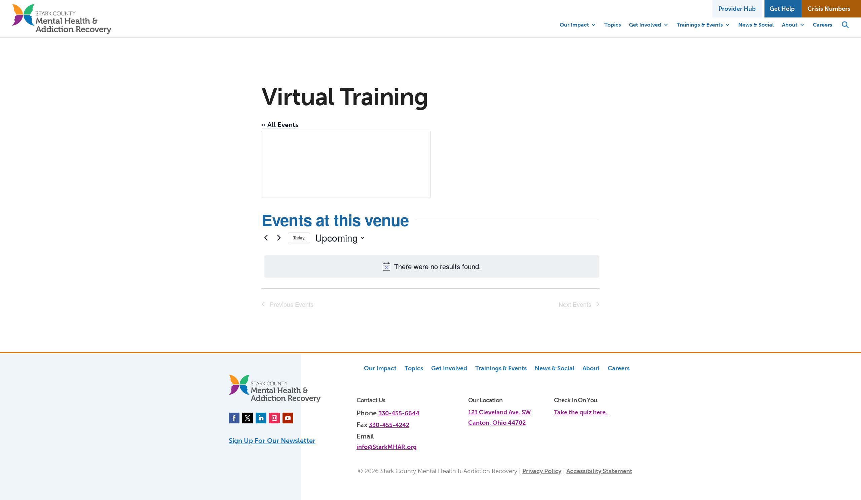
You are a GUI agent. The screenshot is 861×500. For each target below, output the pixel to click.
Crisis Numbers (829, 8)
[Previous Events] (266, 238)
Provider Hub (737, 8)
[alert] (431, 266)
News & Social (756, 25)
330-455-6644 (398, 413)
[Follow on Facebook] (234, 418)
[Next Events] (279, 238)
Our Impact (574, 25)
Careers (822, 25)
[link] (593, 408)
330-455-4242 (389, 425)
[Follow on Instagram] (274, 418)
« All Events (280, 125)
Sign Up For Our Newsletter (272, 440)
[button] (845, 25)
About (789, 25)
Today (299, 238)
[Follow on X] (247, 418)
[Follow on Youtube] (288, 418)
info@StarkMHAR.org (387, 447)
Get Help (782, 8)
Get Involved (645, 25)
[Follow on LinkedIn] (261, 418)
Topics (612, 25)
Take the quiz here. (581, 412)
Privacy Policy (541, 471)
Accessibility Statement (599, 471)
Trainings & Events (700, 25)
